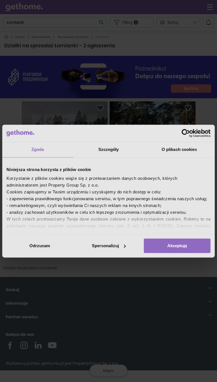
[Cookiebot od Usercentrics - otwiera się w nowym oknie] (186, 133)
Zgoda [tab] (37, 149)
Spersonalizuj (105, 245)
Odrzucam (39, 245)
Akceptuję (177, 245)
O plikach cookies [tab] (179, 149)
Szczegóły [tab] (108, 149)
